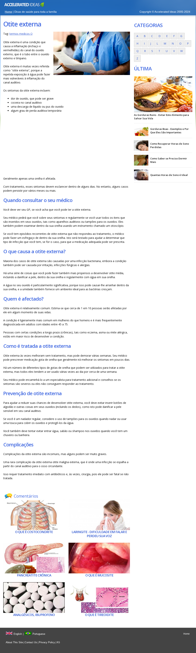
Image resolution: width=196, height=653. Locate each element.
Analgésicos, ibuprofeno (34, 615)
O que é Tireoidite (99, 615)
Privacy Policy (47, 642)
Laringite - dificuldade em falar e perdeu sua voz (99, 534)
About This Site (14, 642)
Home (8, 11)
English (18, 633)
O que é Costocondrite (34, 532)
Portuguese (39, 633)
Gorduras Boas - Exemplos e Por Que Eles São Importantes (169, 130)
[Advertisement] (66, 145)
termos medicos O (21, 33)
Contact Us (31, 642)
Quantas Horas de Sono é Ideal (169, 175)
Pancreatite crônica (34, 575)
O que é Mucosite (99, 575)
